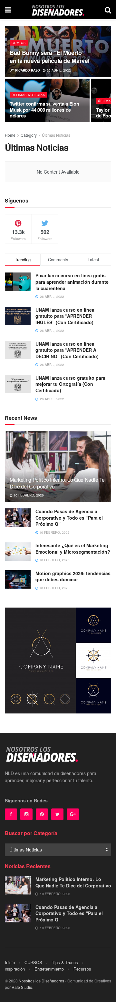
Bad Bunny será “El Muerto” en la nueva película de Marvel (49, 56)
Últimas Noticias (28, 95)
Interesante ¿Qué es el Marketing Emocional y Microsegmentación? (72, 548)
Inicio (10, 962)
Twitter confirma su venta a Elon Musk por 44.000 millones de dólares (44, 109)
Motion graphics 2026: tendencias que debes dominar (73, 576)
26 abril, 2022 (58, 70)
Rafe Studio (22, 987)
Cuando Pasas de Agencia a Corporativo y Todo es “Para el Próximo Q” (69, 517)
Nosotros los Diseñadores (41, 980)
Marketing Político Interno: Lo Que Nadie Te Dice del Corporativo (57, 483)
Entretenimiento (49, 969)
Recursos (82, 969)
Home (10, 135)
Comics (19, 43)
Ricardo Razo (27, 70)
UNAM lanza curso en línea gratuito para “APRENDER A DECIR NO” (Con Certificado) (67, 350)
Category (29, 135)
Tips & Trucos (65, 962)
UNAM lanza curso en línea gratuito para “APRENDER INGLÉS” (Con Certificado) (64, 316)
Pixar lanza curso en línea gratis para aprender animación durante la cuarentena (72, 281)
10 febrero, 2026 (28, 495)
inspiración (15, 969)
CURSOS (33, 962)
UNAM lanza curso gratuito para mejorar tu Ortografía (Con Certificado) (70, 384)
